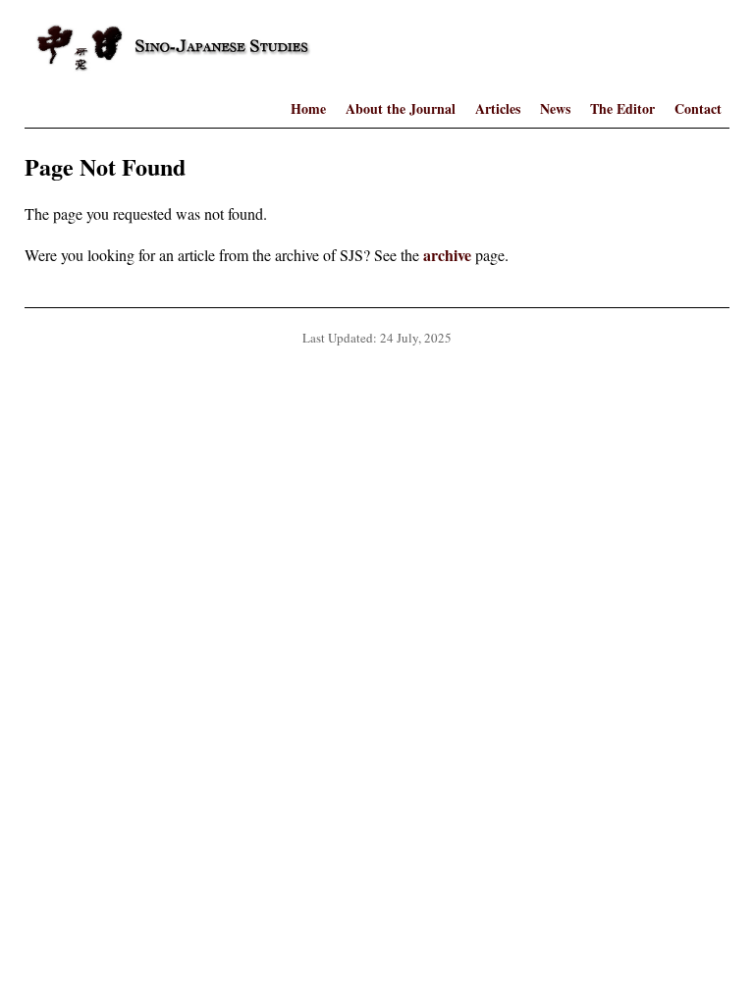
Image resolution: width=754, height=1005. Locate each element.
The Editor (622, 108)
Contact (698, 108)
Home (308, 108)
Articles (497, 108)
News (555, 108)
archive (447, 254)
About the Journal (401, 108)
